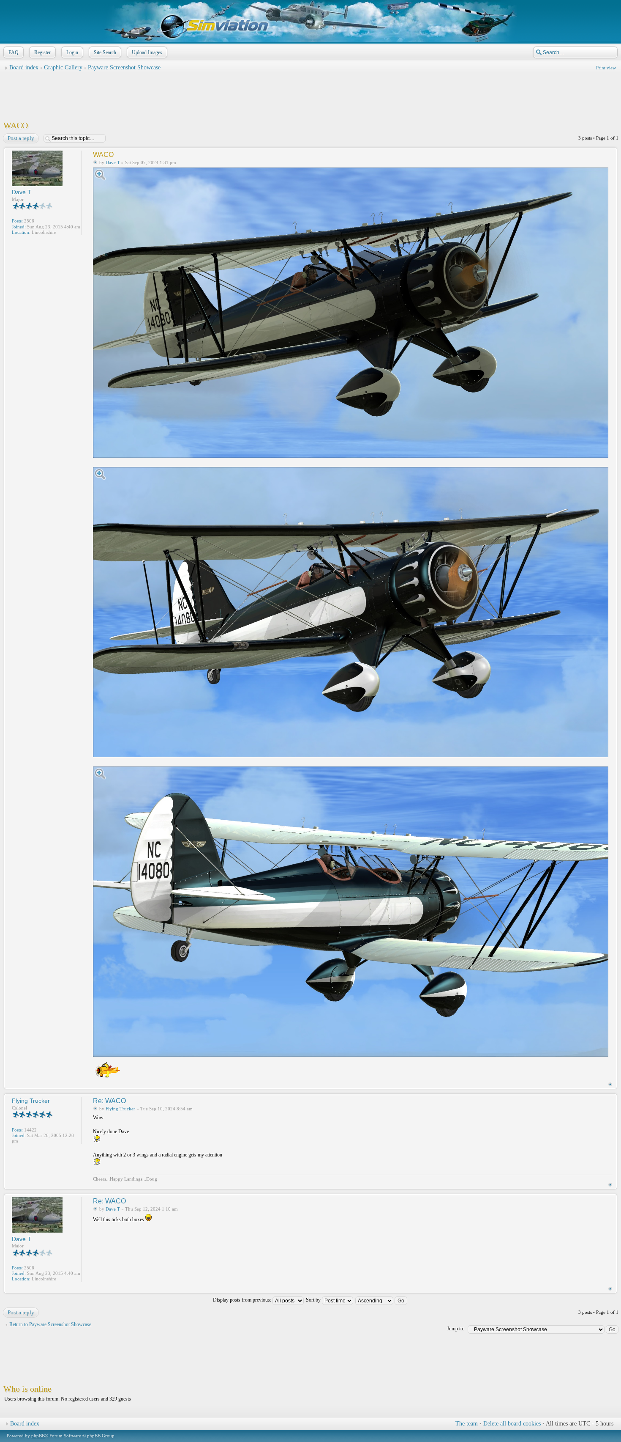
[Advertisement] (310, 93)
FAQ (13, 52)
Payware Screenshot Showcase (124, 67)
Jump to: (455, 1329)
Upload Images (147, 52)
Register (42, 52)
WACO (15, 125)
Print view (606, 67)
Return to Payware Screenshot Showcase (50, 1324)
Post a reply (21, 138)
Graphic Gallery (63, 67)
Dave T (113, 162)
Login (72, 52)
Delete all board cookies (512, 1423)
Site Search (105, 52)
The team (466, 1423)
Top (610, 1084)
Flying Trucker (120, 1108)
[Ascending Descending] (381, 1300)
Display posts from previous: (242, 1300)
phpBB (38, 1435)
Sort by (314, 1300)
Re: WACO (109, 1100)
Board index (23, 67)
